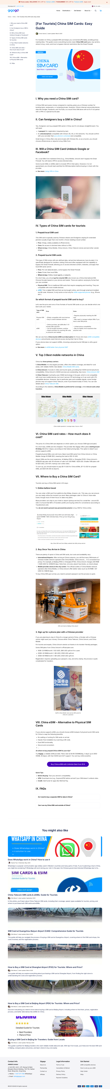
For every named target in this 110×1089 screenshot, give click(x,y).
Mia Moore (14, 898)
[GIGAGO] (14, 10)
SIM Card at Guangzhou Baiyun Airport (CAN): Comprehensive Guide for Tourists (45, 931)
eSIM (39, 290)
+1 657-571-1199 (19, 6)
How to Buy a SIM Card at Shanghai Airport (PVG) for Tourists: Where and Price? (45, 967)
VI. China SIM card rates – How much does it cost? (17, 49)
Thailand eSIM (78, 2)
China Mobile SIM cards (71, 367)
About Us (87, 10)
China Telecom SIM (51, 384)
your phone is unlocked (62, 136)
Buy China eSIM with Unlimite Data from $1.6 (68, 764)
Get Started (77, 10)
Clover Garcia (42, 33)
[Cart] (100, 10)
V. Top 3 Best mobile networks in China (19, 44)
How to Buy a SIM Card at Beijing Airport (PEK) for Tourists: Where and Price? (44, 1003)
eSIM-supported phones (82, 292)
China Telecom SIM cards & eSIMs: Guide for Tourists (32, 895)
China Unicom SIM (92, 372)
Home (58, 10)
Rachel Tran (14, 863)
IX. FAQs (12, 63)
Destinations (66, 10)
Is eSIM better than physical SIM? (56, 347)
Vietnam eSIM (50, 2)
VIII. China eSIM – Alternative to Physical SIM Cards (18, 58)
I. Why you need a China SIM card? (18, 24)
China (14, 16)
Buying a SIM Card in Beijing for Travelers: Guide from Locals (36, 1039)
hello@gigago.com (19, 1076)
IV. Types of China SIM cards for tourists (18, 39)
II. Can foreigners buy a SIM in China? (19, 29)
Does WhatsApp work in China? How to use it (29, 859)
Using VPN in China (51, 171)
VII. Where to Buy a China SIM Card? (19, 53)
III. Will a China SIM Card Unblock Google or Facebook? (19, 34)
